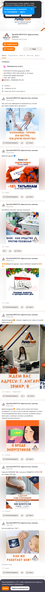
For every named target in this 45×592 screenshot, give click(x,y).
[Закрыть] (32, 9)
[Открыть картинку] (19, 356)
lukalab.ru (7, 86)
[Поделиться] (22, 143)
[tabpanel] (22, 335)
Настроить (26, 14)
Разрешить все (12, 14)
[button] (10, 44)
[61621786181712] (3, 99)
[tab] (4, 55)
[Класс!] (3, 192)
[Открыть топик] (22, 104)
